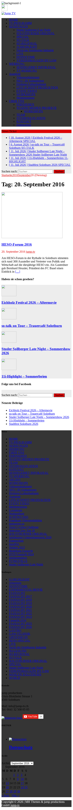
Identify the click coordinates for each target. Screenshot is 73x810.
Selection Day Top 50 (22, 530)
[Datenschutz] (18, 739)
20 (7, 787)
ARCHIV (15, 479)
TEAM (20, 114)
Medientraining (25, 97)
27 (7, 791)
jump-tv (30, 251)
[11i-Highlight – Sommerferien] (8, 369)
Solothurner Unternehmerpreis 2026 (30, 537)
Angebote (15, 74)
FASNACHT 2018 (20, 599)
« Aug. (5, 795)
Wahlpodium (16, 513)
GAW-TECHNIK (19, 633)
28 (11, 791)
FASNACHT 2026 (20, 627)
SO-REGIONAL (26, 43)
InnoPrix (14, 544)
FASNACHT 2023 (20, 616)
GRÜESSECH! (18, 637)
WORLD (14, 677)
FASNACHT (17, 593)
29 (14, 791)
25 (26, 787)
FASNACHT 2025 (20, 623)
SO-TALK (22, 40)
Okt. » (15, 795)
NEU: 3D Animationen (30, 80)
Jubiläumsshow (18, 557)
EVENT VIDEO (26, 91)
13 (7, 783)
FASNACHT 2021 (20, 610)
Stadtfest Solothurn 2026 (23, 423)
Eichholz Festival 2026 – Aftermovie (29, 302)
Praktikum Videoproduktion (25, 520)
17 (22, 783)
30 (18, 791)
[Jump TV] (8, 13)
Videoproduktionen (27, 77)
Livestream (15, 510)
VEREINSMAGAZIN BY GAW (36, 60)
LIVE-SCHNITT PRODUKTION (37, 87)
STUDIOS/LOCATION (30, 118)
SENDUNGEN (18, 26)
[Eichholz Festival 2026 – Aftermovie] (8, 295)
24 (22, 787)
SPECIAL (22, 36)
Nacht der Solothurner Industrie (35, 50)
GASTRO (15, 630)
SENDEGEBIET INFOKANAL (36, 67)
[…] (17, 271)
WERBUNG (17, 63)
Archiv (5, 763)
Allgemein (15, 582)
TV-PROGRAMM (20, 23)
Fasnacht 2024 (17, 620)
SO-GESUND (17, 650)
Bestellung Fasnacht (21, 550)
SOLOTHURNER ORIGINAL (35, 33)
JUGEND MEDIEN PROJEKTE (36, 107)
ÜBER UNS (16, 101)
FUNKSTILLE (18, 561)
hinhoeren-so (16, 523)
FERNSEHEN (25, 104)
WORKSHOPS (25, 94)
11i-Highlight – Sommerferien (24, 376)
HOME (13, 19)
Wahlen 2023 (17, 547)
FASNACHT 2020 (20, 606)
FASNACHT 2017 (20, 596)
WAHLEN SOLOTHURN (25, 674)
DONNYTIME (25, 57)
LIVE (19, 53)
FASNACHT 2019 (20, 603)
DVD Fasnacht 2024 (21, 554)
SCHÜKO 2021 (18, 517)
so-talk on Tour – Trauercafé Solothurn (31, 326)
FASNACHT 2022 (20, 613)
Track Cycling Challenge (24, 527)
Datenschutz (23, 124)
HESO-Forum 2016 (16, 244)
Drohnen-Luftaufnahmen (31, 84)
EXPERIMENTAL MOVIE (26, 589)
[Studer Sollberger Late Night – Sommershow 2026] (8, 341)
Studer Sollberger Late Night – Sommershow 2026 (39, 417)
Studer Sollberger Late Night (33, 29)
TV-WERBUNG (26, 70)
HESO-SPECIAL (19, 640)
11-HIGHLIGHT (26, 46)
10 (22, 779)
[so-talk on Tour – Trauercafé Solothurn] (8, 318)
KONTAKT (23, 121)
